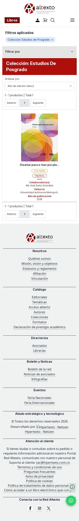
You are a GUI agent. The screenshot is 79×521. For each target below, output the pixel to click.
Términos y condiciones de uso (39, 467)
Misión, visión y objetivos (39, 263)
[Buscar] (53, 20)
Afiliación (39, 273)
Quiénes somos (39, 258)
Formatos (40, 322)
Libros (12, 20)
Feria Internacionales (39, 403)
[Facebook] (30, 508)
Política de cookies (39, 481)
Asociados (39, 345)
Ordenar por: (12, 79)
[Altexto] (39, 8)
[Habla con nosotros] (71, 501)
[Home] (39, 237)
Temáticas (39, 302)
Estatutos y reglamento (40, 268)
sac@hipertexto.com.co (53, 462)
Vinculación (39, 278)
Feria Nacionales (39, 398)
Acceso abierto (39, 307)
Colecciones (39, 317)
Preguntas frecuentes (39, 472)
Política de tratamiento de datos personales (39, 485)
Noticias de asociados (39, 374)
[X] (48, 508)
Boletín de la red (39, 369)
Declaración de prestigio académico (40, 327)
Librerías (39, 350)
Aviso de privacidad (39, 476)
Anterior (11, 102)
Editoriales (39, 297)
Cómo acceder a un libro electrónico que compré (39, 490)
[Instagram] (39, 508)
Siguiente (38, 102)
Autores (39, 312)
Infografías (39, 379)
